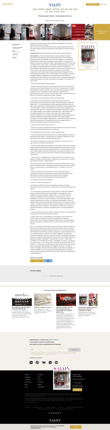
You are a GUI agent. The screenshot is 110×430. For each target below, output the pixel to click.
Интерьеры (41, 9)
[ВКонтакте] (47, 260)
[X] (44, 260)
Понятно (75, 427)
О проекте (27, 407)
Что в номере (77, 382)
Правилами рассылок (52, 353)
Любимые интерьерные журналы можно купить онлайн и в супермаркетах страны (87, 309)
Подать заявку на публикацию (75, 407)
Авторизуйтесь (46, 275)
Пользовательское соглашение (45, 409)
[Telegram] (51, 260)
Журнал (75, 9)
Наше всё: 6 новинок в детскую (42, 307)
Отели (50, 11)
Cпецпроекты (41, 386)
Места (62, 9)
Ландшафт (48, 9)
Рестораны (56, 11)
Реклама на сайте (37, 407)
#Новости (14, 318)
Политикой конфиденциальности (39, 353)
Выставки (40, 374)
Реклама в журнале (50, 407)
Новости (35, 9)
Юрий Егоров (15, 55)
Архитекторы (56, 9)
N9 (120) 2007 (15, 58)
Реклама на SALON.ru (82, 70)
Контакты (61, 407)
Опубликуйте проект (93, 4)
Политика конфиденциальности (64, 409)
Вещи (66, 9)
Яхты (46, 11)
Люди (70, 9)
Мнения (62, 11)
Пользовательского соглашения (68, 352)
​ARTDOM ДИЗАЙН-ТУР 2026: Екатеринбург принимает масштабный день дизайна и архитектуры (64, 310)
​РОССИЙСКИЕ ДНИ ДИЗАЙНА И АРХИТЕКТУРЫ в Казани (21, 308)
